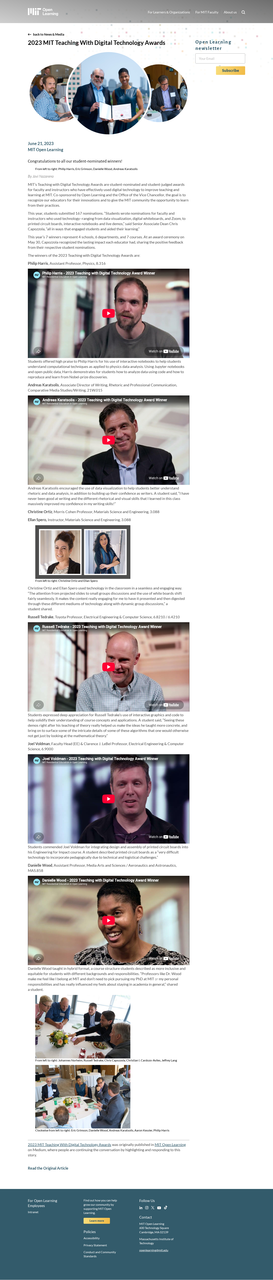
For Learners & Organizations (169, 12)
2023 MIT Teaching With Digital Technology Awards (69, 1144)
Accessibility (92, 1238)
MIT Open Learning (170, 1144)
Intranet (33, 1212)
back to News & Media (48, 34)
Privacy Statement (95, 1245)
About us (230, 12)
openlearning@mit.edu (153, 1250)
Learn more (97, 1220)
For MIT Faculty (206, 12)
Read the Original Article (48, 1168)
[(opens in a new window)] (140, 1207)
